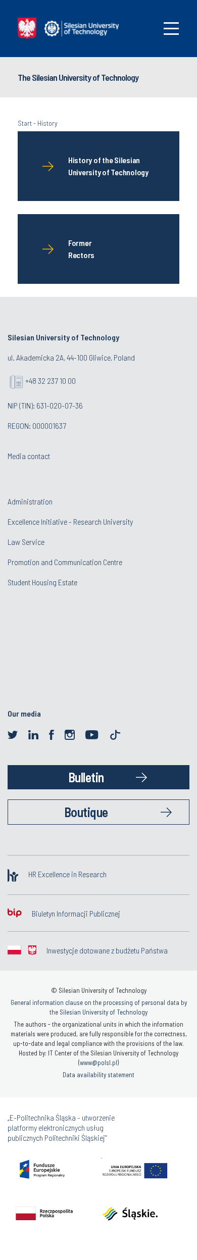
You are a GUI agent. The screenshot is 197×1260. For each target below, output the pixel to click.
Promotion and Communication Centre (65, 562)
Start (25, 123)
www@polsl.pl (98, 1063)
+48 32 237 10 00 (50, 380)
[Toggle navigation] (171, 28)
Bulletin (86, 777)
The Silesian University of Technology (78, 77)
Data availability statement (98, 1075)
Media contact (29, 456)
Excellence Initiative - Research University (70, 521)
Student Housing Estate (42, 582)
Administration (30, 501)
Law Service (26, 541)
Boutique (86, 812)
